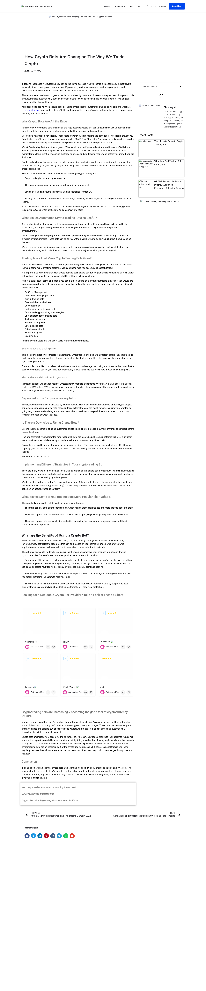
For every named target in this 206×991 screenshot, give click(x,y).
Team (131, 6)
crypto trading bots (31, 110)
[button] (180, 87)
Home (107, 6)
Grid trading (30, 309)
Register (163, 6)
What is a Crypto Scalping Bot (38, 793)
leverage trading (38, 329)
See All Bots (177, 6)
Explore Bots (119, 6)
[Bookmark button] (53, 647)
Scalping (29, 336)
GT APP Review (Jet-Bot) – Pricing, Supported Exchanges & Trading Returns (169, 184)
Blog (140, 6)
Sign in (153, 6)
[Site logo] (37, 6)
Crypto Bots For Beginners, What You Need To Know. (50, 800)
